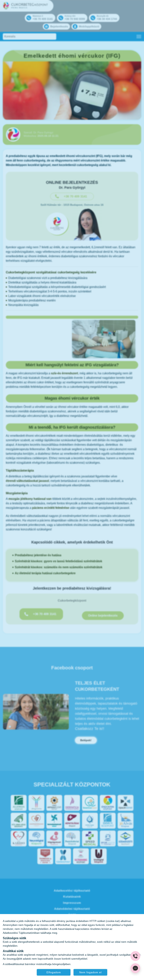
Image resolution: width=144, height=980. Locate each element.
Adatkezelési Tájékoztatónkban (21, 932)
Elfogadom (53, 972)
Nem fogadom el (90, 972)
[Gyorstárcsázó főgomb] (135, 956)
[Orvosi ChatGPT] (135, 968)
